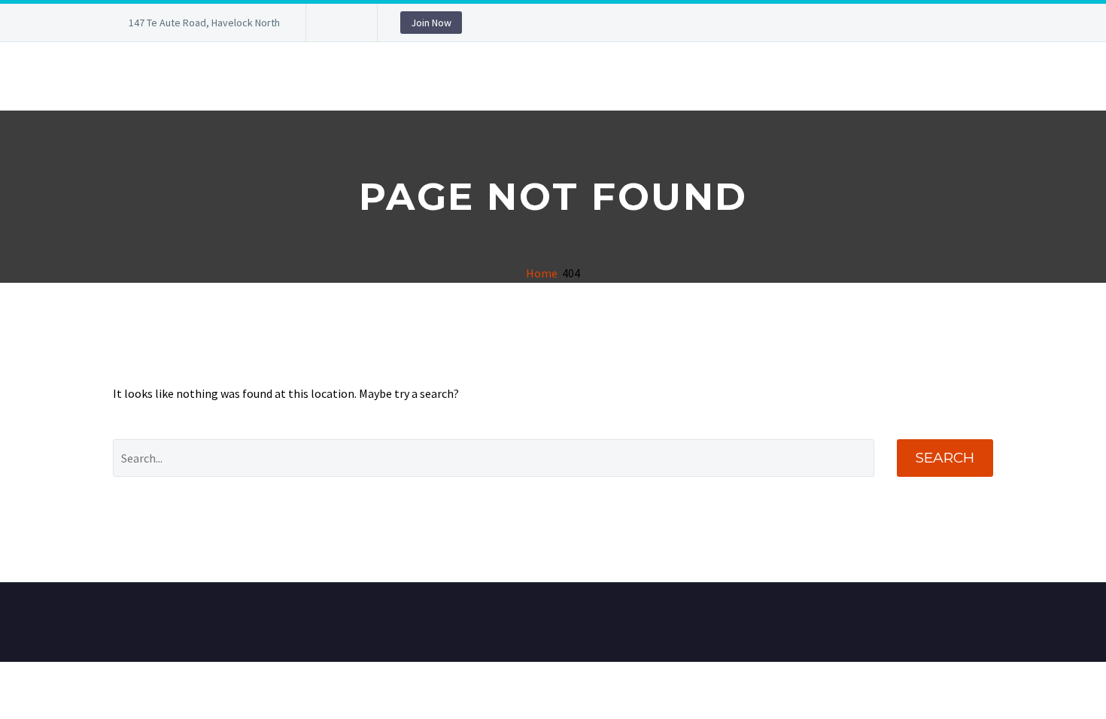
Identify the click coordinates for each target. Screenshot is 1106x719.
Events (429, 76)
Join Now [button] (431, 22)
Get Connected (785, 76)
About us (138, 76)
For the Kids (230, 76)
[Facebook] (340, 23)
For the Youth (338, 76)
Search (945, 457)
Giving (948, 76)
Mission (880, 76)
